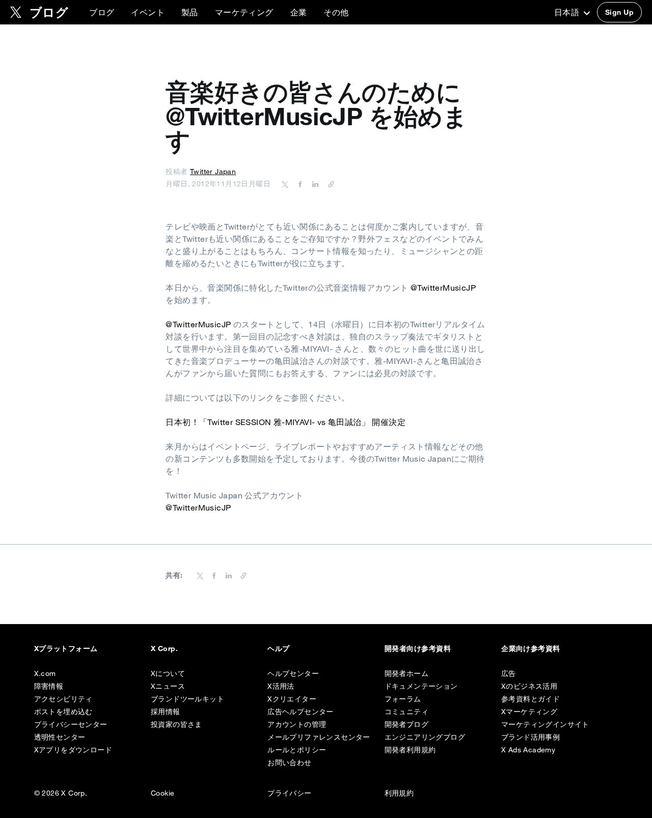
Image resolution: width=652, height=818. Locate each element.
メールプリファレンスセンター (318, 737)
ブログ (101, 12)
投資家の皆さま (176, 724)
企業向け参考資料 (530, 648)
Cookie (162, 793)
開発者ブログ (406, 724)
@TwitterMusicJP (443, 288)
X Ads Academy (528, 749)
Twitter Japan (213, 171)
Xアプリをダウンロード (73, 749)
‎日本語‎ (568, 12)
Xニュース (168, 686)
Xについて (168, 673)
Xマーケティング (529, 711)
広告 (508, 673)
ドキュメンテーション (421, 686)
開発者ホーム (406, 673)
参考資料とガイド (530, 698)
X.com (45, 673)
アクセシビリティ (63, 698)
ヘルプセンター (293, 673)
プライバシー (289, 793)
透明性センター (60, 737)
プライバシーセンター (70, 724)
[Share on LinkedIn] (313, 183)
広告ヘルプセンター (300, 711)
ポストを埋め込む (63, 711)
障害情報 (49, 686)
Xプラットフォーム (66, 648)
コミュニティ (406, 711)
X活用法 (280, 686)
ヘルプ (278, 648)
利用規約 (399, 793)
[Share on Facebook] (298, 183)
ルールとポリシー (296, 749)
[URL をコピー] (328, 184)
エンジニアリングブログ (425, 737)
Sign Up (619, 12)
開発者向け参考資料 (418, 648)
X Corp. (164, 648)
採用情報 (165, 711)
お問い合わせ (289, 762)
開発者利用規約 (410, 749)
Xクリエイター (291, 698)
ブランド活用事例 (530, 737)
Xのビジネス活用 (529, 686)
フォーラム (403, 698)
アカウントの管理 (296, 724)
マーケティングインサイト (545, 724)
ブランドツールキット (187, 698)
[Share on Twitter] (285, 183)
